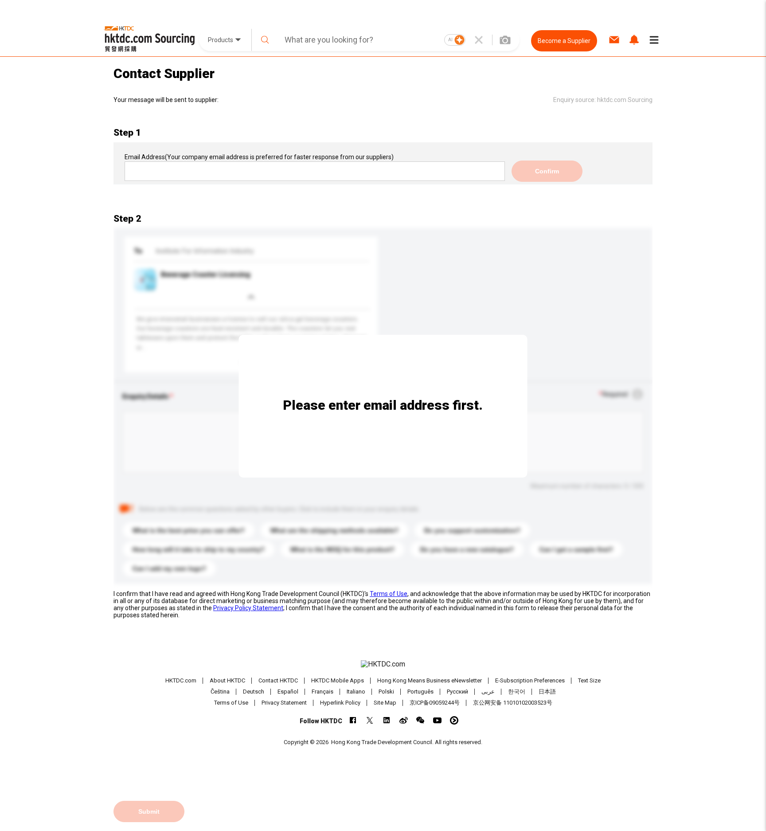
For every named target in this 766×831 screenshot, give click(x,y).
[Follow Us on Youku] (454, 720)
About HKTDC (227, 680)
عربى (488, 691)
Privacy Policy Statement (248, 607)
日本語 (547, 691)
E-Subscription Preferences (530, 680)
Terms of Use (388, 593)
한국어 (516, 691)
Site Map (385, 702)
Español (287, 691)
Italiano (356, 691)
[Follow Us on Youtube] (437, 720)
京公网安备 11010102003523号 (512, 702)
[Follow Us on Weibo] (403, 720)
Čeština (220, 691)
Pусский (457, 691)
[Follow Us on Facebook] (353, 720)
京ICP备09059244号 (435, 702)
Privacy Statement (284, 702)
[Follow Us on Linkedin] (387, 720)
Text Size (589, 680)
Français (322, 691)
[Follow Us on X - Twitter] (370, 720)
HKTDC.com (180, 680)
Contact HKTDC (278, 680)
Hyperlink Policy (340, 702)
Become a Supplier (564, 40)
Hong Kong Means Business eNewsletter (429, 680)
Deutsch (253, 691)
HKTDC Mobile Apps (337, 680)
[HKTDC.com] (383, 664)
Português (420, 691)
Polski (386, 691)
